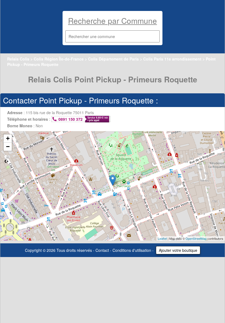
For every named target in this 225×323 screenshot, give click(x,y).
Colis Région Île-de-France (59, 59)
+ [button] (8, 138)
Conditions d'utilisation (132, 250)
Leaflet (162, 238)
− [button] (8, 146)
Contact (102, 250)
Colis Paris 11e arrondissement (172, 59)
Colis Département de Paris (113, 59)
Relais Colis (18, 59)
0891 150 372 (70, 119)
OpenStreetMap (196, 238)
